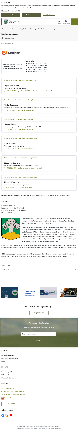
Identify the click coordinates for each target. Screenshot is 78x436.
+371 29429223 (11, 187)
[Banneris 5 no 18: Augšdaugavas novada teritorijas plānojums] (9, 292)
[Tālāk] (74, 292)
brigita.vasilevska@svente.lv (43, 91)
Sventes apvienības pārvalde (28, 80)
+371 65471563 (11, 110)
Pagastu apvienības (7, 355)
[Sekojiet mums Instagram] (7, 415)
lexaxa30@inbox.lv (26, 187)
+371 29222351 (11, 168)
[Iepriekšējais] (4, 292)
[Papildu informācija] (10, 398)
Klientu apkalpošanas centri (10, 358)
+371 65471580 (11, 149)
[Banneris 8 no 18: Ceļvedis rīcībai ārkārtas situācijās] (68, 292)
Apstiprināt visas (31, 15)
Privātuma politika (7, 372)
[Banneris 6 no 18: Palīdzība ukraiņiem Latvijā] (29, 292)
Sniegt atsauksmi (39, 313)
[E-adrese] (5, 398)
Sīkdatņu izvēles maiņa (8, 378)
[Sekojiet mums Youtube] (11, 415)
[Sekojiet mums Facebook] (2, 415)
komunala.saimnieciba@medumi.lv (31, 168)
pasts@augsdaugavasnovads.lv (14, 391)
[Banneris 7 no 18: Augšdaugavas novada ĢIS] (48, 292)
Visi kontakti (11, 404)
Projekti (3, 361)
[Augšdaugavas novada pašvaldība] (11, 22)
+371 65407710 (11, 91)
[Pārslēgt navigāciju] (74, 21)
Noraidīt (11, 15)
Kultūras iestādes (9, 119)
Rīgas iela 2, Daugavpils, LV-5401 (14, 394)
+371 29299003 (25, 91)
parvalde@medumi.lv (27, 110)
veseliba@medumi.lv (27, 149)
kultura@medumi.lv (26, 129)
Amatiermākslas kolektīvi (25, 119)
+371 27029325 (11, 129)
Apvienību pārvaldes (10, 80)
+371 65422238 (9, 388)
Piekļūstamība (5, 375)
